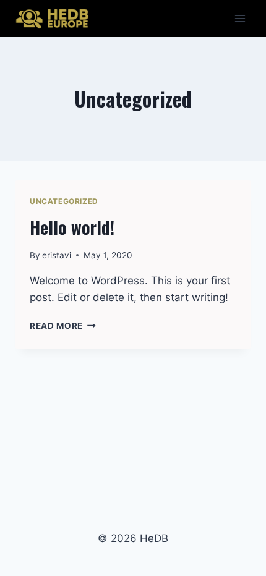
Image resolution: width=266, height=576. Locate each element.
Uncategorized (64, 201)
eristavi (56, 255)
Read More (63, 326)
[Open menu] (239, 18)
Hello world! (72, 227)
